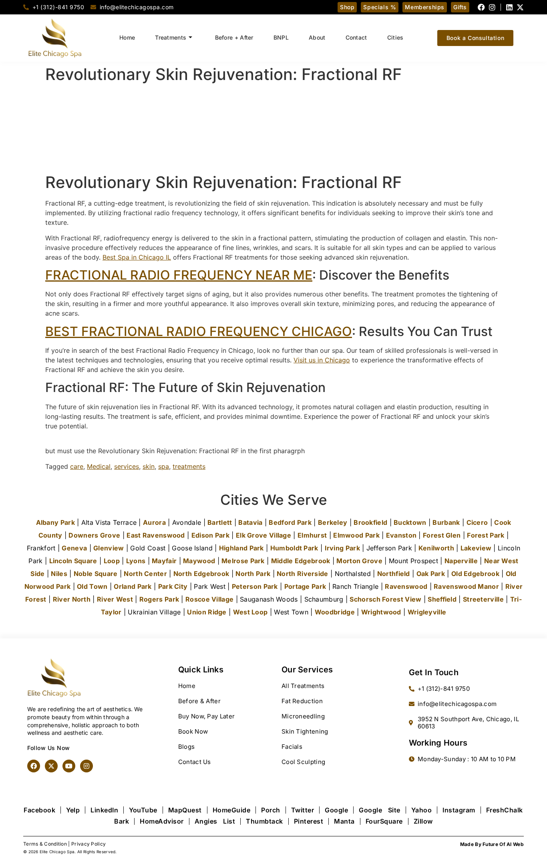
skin (149, 466)
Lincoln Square (73, 561)
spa (163, 466)
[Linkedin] (509, 7)
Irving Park (342, 548)
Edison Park (210, 535)
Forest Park (485, 535)
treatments (189, 466)
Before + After (234, 37)
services (126, 466)
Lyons (136, 561)
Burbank (446, 522)
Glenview (108, 548)
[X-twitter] (520, 7)
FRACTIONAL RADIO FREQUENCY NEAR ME (178, 275)
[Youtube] (68, 766)
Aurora (154, 522)
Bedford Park (290, 522)
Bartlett (219, 522)
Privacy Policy (88, 844)
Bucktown (410, 522)
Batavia (250, 522)
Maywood (199, 561)
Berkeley (332, 522)
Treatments (170, 37)
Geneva (74, 548)
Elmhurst (312, 535)
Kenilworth (436, 548)
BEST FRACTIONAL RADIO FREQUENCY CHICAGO (198, 331)
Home (127, 37)
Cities (395, 37)
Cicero (477, 522)
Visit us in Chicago (322, 360)
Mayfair (164, 561)
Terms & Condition (45, 844)
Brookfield (370, 522)
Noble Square (96, 574)
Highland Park (241, 548)
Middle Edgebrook (300, 561)
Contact (356, 37)
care (76, 466)
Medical (99, 466)
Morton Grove (359, 561)
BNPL (281, 37)
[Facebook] (481, 7)
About (317, 37)
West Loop (250, 612)
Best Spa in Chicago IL (137, 257)
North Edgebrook (201, 574)
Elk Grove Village (263, 535)
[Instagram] (492, 7)
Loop (112, 561)
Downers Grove (94, 535)
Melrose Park (243, 561)
